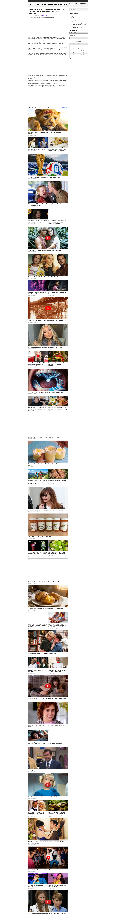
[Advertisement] (48, 27)
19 (75, 52)
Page (76, 3)
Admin (29, 15)
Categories (83, 3)
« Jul (70, 58)
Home (70, 3)
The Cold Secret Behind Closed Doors (77, 27)
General (39, 15)
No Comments (44, 15)
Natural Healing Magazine (48, 4)
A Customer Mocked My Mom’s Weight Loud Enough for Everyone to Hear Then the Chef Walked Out (79, 16)
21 (81, 52)
